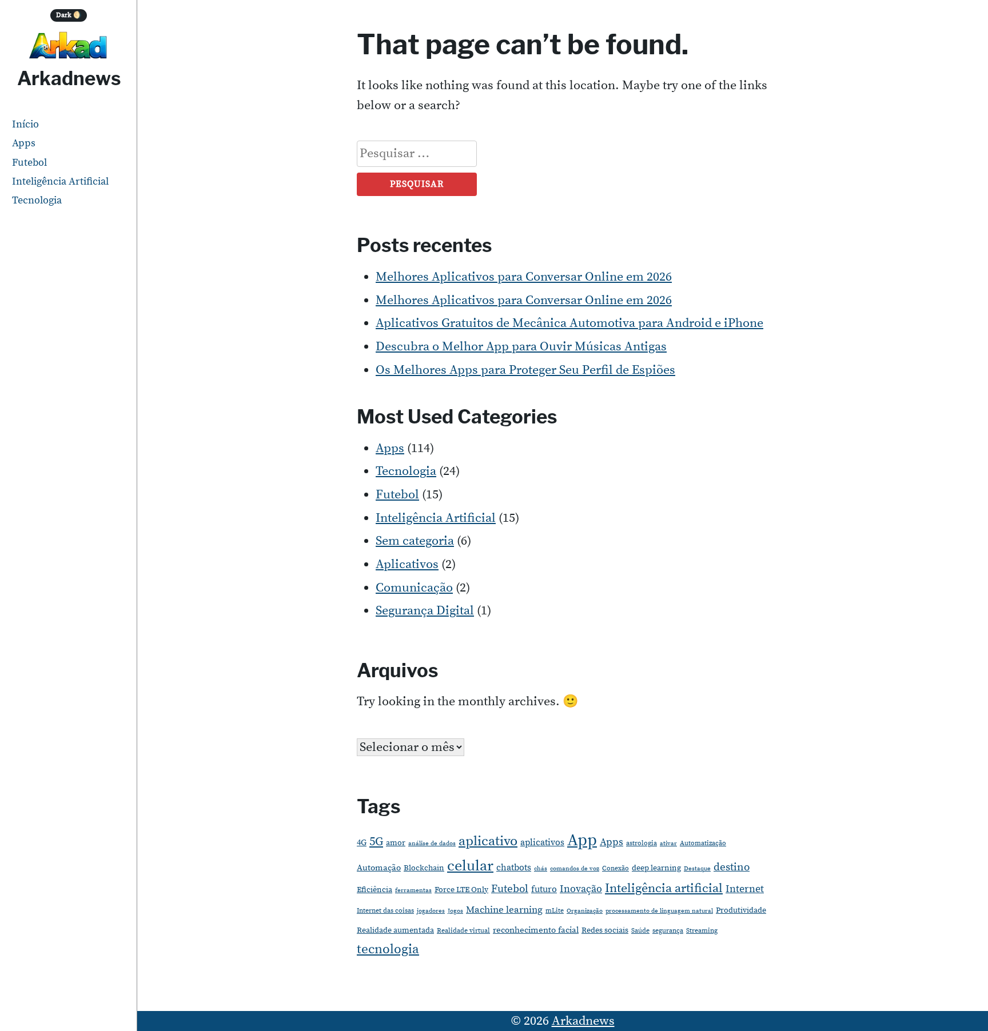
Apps (23, 143)
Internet (745, 889)
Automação (379, 867)
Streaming (702, 930)
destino (732, 867)
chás (540, 869)
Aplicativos (407, 564)
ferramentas (413, 890)
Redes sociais (604, 930)
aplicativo (488, 841)
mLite (554, 910)
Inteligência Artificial (60, 181)
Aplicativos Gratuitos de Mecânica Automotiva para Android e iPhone (569, 323)
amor (395, 843)
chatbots (513, 867)
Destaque (697, 869)
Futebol (29, 162)
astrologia (641, 843)
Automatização (703, 843)
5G (376, 841)
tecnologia (388, 949)
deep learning (656, 868)
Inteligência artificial (664, 888)
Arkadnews (69, 78)
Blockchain (424, 868)
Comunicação (414, 588)
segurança (667, 930)
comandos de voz (574, 869)
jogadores (431, 911)
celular (470, 866)
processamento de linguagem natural (659, 911)
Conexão (615, 868)
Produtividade (741, 910)
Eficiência (374, 890)
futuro (544, 889)
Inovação (581, 889)
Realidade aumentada (395, 930)
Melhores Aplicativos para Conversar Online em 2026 (524, 277)
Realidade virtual (463, 930)
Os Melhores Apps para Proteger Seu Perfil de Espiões (525, 370)
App (582, 840)
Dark (69, 15)
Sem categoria (415, 541)
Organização (585, 911)
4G (361, 842)
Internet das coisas (385, 910)
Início (25, 124)
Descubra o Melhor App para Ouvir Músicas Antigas (521, 346)
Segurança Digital (425, 610)
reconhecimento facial (536, 930)
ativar (668, 844)
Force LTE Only (461, 890)
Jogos (455, 911)
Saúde (640, 930)
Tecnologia (37, 200)
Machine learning (504, 910)
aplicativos (542, 842)
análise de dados (432, 844)
